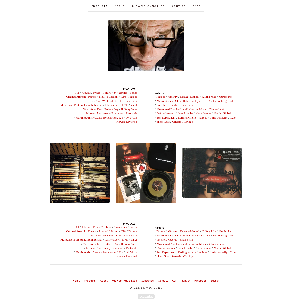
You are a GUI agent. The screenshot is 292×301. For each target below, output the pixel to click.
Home (76, 280)
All (77, 92)
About (120, 6)
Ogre (233, 117)
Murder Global (222, 113)
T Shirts (106, 92)
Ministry (173, 96)
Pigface (132, 96)
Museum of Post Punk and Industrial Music (181, 109)
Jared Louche (185, 113)
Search (215, 280)
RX (208, 101)
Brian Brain (130, 101)
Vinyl (134, 105)
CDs (123, 96)
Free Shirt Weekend (101, 101)
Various (202, 117)
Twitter (186, 280)
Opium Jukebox (166, 113)
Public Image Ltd (223, 101)
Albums (86, 92)
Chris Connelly (218, 117)
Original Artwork (76, 96)
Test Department (166, 117)
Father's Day (111, 109)
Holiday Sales (129, 109)
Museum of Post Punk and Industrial (81, 105)
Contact (179, 6)
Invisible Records (167, 105)
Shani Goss (163, 121)
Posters (92, 96)
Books (133, 92)
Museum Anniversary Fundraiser (105, 113)
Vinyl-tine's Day (92, 109)
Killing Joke (209, 96)
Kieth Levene (203, 113)
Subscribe (147, 280)
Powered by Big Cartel (146, 296)
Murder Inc (225, 96)
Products (99, 6)
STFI (118, 101)
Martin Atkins (165, 101)
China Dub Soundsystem (189, 101)
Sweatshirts (120, 92)
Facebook (200, 280)
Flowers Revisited (126, 121)
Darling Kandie (187, 117)
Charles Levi (112, 105)
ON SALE (131, 117)
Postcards (131, 113)
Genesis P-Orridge (182, 121)
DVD (125, 105)
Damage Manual (189, 96)
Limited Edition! (108, 96)
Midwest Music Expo (148, 6)
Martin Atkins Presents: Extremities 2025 (99, 117)
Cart (197, 6)
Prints (96, 92)
